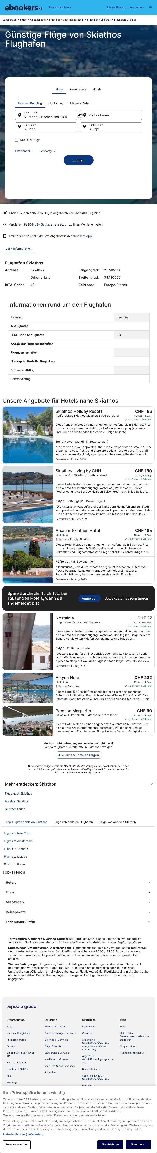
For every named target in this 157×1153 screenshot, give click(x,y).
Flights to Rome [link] (14, 864)
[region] (78, 1119)
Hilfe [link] (122, 1026)
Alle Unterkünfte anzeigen (78, 755)
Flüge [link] (23, 19)
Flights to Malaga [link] (15, 856)
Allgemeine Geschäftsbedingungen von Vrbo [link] (98, 1059)
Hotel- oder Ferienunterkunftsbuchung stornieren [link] (135, 1036)
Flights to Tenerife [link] (16, 848)
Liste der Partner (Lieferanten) (23, 1134)
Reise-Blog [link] (50, 1072)
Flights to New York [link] (17, 833)
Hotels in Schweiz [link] (54, 1026)
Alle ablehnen (110, 1144)
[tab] (59, 89)
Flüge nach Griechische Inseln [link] (66, 19)
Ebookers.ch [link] (9, 19)
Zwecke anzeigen (17, 1144)
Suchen (78, 160)
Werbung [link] (12, 1082)
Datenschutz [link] (89, 1026)
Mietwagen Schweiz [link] (56, 1039)
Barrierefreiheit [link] (90, 1069)
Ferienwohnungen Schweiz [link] (60, 1033)
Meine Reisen (116, 7)
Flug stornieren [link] (128, 1046)
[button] (78, 882)
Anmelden (137, 7)
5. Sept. (30, 129)
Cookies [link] (87, 1033)
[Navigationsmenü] (150, 7)
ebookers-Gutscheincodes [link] (59, 1065)
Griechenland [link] (38, 19)
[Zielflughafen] (111, 115)
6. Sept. (94, 129)
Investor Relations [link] (17, 1062)
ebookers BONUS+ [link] (17, 1069)
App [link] (9, 1075)
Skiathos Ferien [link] (15, 809)
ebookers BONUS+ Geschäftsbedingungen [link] (95, 1077)
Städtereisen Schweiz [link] (57, 1052)
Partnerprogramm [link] (16, 1039)
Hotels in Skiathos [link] (17, 801)
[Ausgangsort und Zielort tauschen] (80, 115)
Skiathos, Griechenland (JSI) (45, 117)
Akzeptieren (138, 1144)
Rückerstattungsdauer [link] (132, 1052)
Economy (46, 151)
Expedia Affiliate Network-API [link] (21, 1054)
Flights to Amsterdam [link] (18, 841)
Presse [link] (10, 1046)
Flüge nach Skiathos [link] (99, 19)
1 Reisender (22, 151)
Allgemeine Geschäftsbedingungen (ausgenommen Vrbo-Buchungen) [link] (95, 1044)
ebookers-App (82, 236)
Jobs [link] (9, 1026)
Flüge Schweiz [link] (52, 1046)
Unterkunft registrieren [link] (19, 1033)
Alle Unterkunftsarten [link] (56, 1059)
